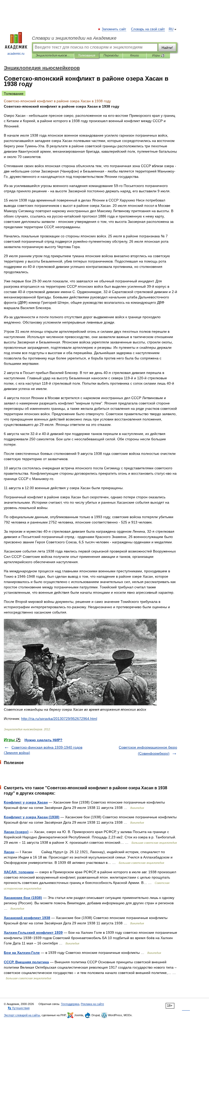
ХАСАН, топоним (19, 872)
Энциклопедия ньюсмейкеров (53, 55)
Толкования (86, 55)
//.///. (59, 719)
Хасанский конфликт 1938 (27, 918)
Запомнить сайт (114, 29)
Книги (134, 55)
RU (171, 29)
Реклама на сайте (92, 1003)
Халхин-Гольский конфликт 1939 (33, 932)
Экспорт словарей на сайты (22, 1015)
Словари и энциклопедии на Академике (74, 38)
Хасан (9, 852)
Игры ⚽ (158, 55)
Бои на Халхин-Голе (22, 953)
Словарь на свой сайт (148, 29)
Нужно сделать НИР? (43, 740)
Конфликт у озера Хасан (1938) (31, 817)
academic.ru (15, 53)
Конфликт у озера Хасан (26, 802)
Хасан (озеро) (16, 832)
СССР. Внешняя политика (26, 962)
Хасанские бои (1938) (23, 898)
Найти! (167, 48)
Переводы (111, 55)
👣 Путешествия (19, 1008)
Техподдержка (70, 1003)
